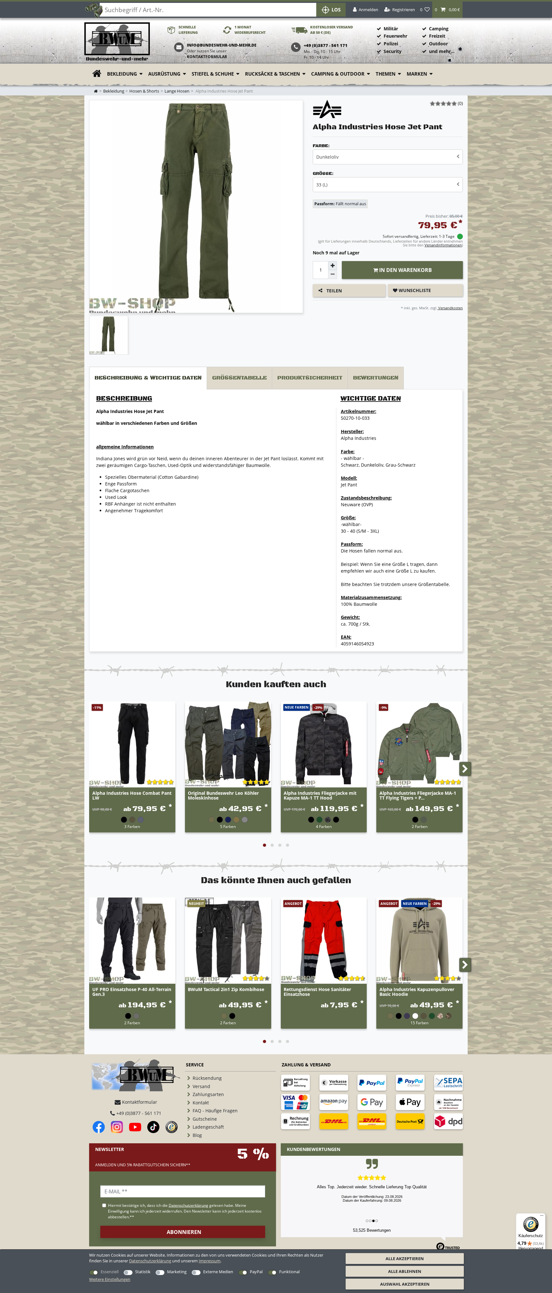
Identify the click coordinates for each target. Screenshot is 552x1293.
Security (393, 51)
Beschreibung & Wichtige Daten (148, 377)
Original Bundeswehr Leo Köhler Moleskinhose (223, 796)
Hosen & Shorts (144, 91)
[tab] (148, 378)
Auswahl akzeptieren (405, 1284)
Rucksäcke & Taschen (272, 74)
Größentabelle (239, 377)
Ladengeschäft (208, 1127)
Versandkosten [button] (450, 307)
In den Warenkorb (405, 270)
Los (336, 9)
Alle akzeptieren (405, 1258)
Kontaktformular (207, 56)
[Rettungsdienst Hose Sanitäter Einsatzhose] (324, 941)
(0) (460, 103)
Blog (197, 1135)
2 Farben (419, 826)
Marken (417, 74)
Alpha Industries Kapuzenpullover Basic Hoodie (416, 992)
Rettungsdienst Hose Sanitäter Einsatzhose (317, 992)
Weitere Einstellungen (109, 1279)
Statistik (142, 1271)
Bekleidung (122, 74)
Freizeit (437, 36)
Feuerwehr (395, 36)
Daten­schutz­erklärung (150, 1261)
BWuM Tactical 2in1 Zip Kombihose (226, 989)
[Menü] (542, 1217)
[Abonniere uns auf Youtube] (135, 1127)
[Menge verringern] (332, 274)
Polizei (391, 44)
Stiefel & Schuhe (213, 74)
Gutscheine (205, 1119)
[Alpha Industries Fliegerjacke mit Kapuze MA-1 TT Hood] (324, 745)
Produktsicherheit (309, 377)
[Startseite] (117, 42)
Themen (385, 74)
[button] (447, 10)
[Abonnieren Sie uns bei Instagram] (117, 1127)
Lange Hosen (177, 91)
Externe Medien (218, 1271)
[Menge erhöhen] (332, 265)
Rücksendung (207, 1078)
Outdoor (438, 44)
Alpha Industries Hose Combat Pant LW (132, 796)
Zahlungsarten (208, 1094)
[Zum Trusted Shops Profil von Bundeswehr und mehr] (171, 1127)
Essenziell (110, 1271)
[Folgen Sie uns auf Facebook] (99, 1127)
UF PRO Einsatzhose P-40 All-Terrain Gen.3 (131, 992)
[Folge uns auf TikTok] (153, 1127)
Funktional (289, 1271)
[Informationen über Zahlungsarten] (295, 1083)
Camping (438, 29)
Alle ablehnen (404, 1271)
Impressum (209, 1261)
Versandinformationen (443, 245)
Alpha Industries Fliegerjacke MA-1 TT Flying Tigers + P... (417, 796)
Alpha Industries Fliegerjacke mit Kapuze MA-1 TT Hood (320, 796)
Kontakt (201, 1103)
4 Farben (324, 826)
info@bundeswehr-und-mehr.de (222, 45)
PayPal (256, 1271)
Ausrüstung (164, 74)
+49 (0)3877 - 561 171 (138, 1113)
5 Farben (228, 826)
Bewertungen (375, 377)
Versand (201, 1086)
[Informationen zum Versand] (333, 1121)
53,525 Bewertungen (372, 1230)
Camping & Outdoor (337, 74)
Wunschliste (414, 290)
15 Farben (419, 1022)
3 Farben (132, 826)
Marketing (177, 1271)
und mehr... (442, 51)
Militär (391, 29)
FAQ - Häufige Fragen (215, 1111)
